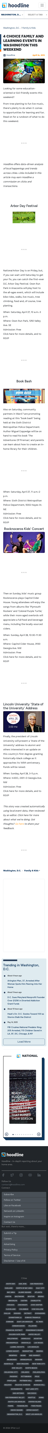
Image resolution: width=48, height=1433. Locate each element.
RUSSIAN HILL (39, 1385)
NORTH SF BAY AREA (24, 1288)
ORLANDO (25, 1372)
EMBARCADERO (18, 1326)
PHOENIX (13, 1376)
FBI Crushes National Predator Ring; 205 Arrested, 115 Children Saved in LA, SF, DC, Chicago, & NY (24, 1030)
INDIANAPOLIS (12, 1343)
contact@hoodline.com (13, 1185)
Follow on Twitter (12, 1200)
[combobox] (12, 15)
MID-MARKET (34, 1355)
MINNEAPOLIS (26, 1360)
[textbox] (36, 15)
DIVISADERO (40, 1313)
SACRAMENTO (16, 1389)
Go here (19, 824)
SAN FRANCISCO (36, 1284)
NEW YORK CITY (38, 1364)
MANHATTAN (28, 1351)
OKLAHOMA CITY (11, 1372)
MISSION (38, 1360)
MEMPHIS (13, 1355)
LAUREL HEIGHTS (17, 1347)
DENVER (17, 1313)
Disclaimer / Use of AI (14, 1261)
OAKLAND (9, 1288)
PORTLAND (11, 1381)
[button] (6, 1134)
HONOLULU (25, 1338)
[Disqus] (24, 915)
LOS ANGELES (33, 1347)
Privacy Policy (10, 1250)
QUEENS (38, 1381)
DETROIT (27, 1313)
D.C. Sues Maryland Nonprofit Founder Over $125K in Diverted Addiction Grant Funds (26, 1000)
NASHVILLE (8, 1364)
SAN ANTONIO (18, 1393)
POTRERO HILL (26, 1381)
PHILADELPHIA (39, 1372)
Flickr (41, 61)
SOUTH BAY (10, 1284)
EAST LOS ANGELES (25, 1322)
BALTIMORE (19, 1296)
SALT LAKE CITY (32, 1389)
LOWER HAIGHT (12, 1351)
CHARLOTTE (36, 1301)
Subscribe (9, 1195)
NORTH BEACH (31, 1368)
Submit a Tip (10, 1233)
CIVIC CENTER (36, 1305)
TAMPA (10, 1406)
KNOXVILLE (26, 1343)
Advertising (9, 1244)
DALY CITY (40, 1288)
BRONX (41, 1296)
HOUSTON (38, 1338)
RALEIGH (7, 1385)
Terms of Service (12, 1255)
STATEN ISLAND (35, 1402)
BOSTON (31, 1296)
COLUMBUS (23, 1309)
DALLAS (7, 1313)
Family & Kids (29, 28)
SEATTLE (31, 1397)
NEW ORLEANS (23, 1364)
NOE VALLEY (17, 1368)
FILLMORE (33, 1326)
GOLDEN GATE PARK (17, 1334)
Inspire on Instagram (14, 1217)
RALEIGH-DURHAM (22, 1385)
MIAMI (23, 1355)
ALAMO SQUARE (25, 1292)
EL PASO (39, 1322)
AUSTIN (8, 1296)
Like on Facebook (12, 1206)
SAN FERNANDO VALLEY (14, 1397)
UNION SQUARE (17, 1410)
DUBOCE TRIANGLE (32, 1317)
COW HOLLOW (37, 1309)
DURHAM (9, 1322)
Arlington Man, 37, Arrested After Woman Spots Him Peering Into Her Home (24, 983)
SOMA (41, 1397)
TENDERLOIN (22, 1406)
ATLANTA (38, 1292)
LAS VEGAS (38, 1343)
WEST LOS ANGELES (34, 1414)
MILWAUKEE (12, 1360)
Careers (8, 1239)
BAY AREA (11, 1292)
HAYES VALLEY (34, 1334)
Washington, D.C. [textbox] (11, 14)
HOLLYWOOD (12, 1338)
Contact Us (9, 1222)
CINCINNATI (22, 1305)
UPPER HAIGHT (32, 1410)
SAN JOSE (23, 1284)
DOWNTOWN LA (15, 1317)
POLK (37, 1376)
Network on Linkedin (14, 1211)
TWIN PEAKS (36, 1406)
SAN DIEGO (31, 1393)
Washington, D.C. (11, 28)
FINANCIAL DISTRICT (14, 1330)
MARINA (39, 1351)
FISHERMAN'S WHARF (34, 1330)
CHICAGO (10, 1305)
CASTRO (24, 1301)
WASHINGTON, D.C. (14, 1414)
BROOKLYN (13, 1301)
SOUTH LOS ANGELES (16, 1402)
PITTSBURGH (26, 1376)
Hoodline (10, 55)
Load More (24, 1042)
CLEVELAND (11, 1309)
